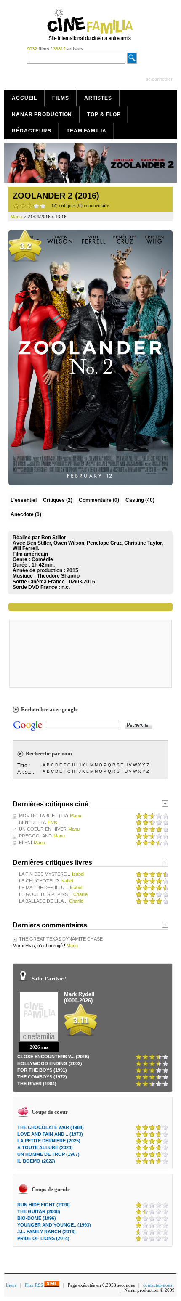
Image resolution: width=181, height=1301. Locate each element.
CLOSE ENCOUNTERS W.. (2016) (53, 1056)
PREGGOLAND (35, 835)
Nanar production (42, 114)
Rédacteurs (31, 131)
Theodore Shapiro (58, 576)
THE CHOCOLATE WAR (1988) (50, 1127)
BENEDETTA (32, 822)
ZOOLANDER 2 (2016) (56, 195)
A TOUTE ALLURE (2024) (45, 1147)
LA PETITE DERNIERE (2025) (48, 1140)
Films (60, 98)
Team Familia (86, 131)
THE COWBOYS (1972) (42, 1076)
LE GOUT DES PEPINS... (45, 894)
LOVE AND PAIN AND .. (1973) (50, 1134)
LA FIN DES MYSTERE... (44, 874)
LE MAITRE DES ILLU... (43, 887)
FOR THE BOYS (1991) (42, 1070)
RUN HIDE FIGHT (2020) (43, 1204)
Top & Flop (103, 114)
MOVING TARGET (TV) (43, 815)
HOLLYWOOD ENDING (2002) (49, 1063)
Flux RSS (34, 1285)
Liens (11, 1285)
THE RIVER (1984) (36, 1083)
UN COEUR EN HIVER (43, 829)
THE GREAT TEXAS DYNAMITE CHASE (61, 938)
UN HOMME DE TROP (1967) (48, 1154)
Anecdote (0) (26, 514)
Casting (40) (139, 500)
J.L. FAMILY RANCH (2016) (46, 1231)
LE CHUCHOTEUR (39, 880)
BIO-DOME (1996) (36, 1218)
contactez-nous (157, 1285)
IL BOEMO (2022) (36, 1160)
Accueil (24, 98)
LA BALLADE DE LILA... (43, 901)
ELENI (25, 842)
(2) (57, 500)
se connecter (159, 79)
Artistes (98, 98)
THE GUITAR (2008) (38, 1211)
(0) (99, 500)
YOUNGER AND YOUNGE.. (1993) (54, 1224)
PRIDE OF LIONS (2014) (43, 1238)
